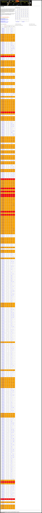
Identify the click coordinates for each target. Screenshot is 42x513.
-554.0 (13, 247)
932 (11, 129)
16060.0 (14, 93)
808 (11, 449)
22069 (11, 87)
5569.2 (13, 230)
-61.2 (13, 424)
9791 (11, 202)
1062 (11, 295)
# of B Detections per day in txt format (4, 21)
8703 (11, 39)
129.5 (13, 390)
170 (11, 289)
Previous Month (17, 21)
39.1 (13, 480)
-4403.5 (13, 160)
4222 (11, 258)
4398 (11, 154)
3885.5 (13, 216)
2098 (11, 275)
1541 (11, 438)
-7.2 (13, 503)
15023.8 (14, 39)
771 (11, 101)
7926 (11, 90)
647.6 (13, 45)
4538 (11, 118)
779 (11, 505)
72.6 (13, 112)
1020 (11, 455)
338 (11, 508)
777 (11, 180)
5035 (11, 211)
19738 (11, 233)
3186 (11, 65)
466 (11, 320)
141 (11, 379)
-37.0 (13, 157)
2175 (11, 463)
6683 (11, 62)
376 (11, 483)
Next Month (23, 21)
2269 (11, 112)
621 (11, 51)
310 (11, 59)
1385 (11, 281)
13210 (11, 53)
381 (11, 480)
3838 (11, 45)
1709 (11, 500)
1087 (11, 171)
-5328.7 (13, 211)
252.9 (13, 385)
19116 (11, 31)
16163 (11, 225)
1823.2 (13, 135)
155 (11, 121)
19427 (11, 67)
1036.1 (13, 183)
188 (11, 466)
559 (11, 441)
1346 (11, 317)
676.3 (13, 180)
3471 (11, 354)
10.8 (13, 286)
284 (11, 298)
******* (14, 174)
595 (11, 393)
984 (11, 292)
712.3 (13, 348)
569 (11, 329)
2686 (11, 140)
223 (11, 107)
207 (11, 373)
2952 (11, 124)
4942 (11, 194)
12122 (11, 37)
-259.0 (13, 166)
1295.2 (13, 152)
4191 (11, 191)
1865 (11, 73)
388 (11, 376)
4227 (11, 169)
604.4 (13, 382)
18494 (11, 98)
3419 (11, 343)
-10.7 (13, 107)
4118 (11, 239)
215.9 (13, 256)
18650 (11, 79)
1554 (11, 34)
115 (11, 157)
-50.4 (13, 435)
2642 (11, 208)
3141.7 (13, 185)
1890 (11, 421)
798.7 (13, 326)
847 (11, 413)
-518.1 (13, 188)
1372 (11, 331)
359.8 (13, 449)
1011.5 (13, 138)
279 (11, 166)
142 (11, 371)
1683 (11, 446)
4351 (11, 250)
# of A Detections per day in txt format (4, 19)
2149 (11, 253)
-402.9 (13, 486)
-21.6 (13, 365)
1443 (11, 138)
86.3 (13, 432)
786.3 (13, 124)
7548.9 (13, 169)
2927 (11, 460)
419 (11, 163)
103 (11, 497)
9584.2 (13, 65)
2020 (11, 42)
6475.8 (13, 194)
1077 (11, 110)
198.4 (13, 104)
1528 (11, 312)
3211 (11, 337)
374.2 (13, 312)
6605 (11, 197)
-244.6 (13, 430)
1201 (11, 410)
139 (11, 177)
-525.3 (13, 309)
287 (11, 424)
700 (11, 135)
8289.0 (13, 118)
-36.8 (13, 163)
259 (11, 272)
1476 (11, 382)
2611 (11, 183)
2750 (11, 230)
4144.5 (13, 205)
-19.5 (13, 488)
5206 (11, 82)
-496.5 (13, 438)
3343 (11, 357)
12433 (11, 149)
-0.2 (13, 379)
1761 (11, 256)
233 (11, 334)
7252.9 (13, 76)
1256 (11, 435)
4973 (11, 93)
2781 (11, 213)
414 (11, 236)
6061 (11, 56)
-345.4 (13, 387)
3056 (11, 458)
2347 (11, 185)
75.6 (13, 413)
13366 (11, 96)
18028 (11, 132)
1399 (11, 486)
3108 (11, 205)
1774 (11, 247)
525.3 (13, 261)
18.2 (13, 329)
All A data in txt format (2, 18)
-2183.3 (13, 154)
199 (11, 488)
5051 (11, 160)
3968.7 (13, 140)
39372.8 (14, 48)
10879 (11, 188)
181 (11, 404)
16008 (11, 143)
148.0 (13, 191)
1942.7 (13, 213)
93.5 (13, 410)
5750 (11, 76)
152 (11, 286)
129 (11, 267)
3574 (11, 323)
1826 (11, 261)
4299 (11, 306)
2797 (11, 216)
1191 (11, 300)
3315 (11, 452)
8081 (11, 219)
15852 (11, 84)
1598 (11, 152)
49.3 (13, 483)
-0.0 (13, 295)
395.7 (13, 281)
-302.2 (13, 444)
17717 (11, 28)
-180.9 (13, 441)
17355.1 (14, 82)
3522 (11, 244)
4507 (11, 174)
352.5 (13, 101)
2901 (11, 469)
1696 (11, 309)
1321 (11, 303)
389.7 (13, 110)
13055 (11, 48)
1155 (11, 385)
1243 (11, 432)
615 (11, 104)
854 (11, 284)
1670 (11, 348)
